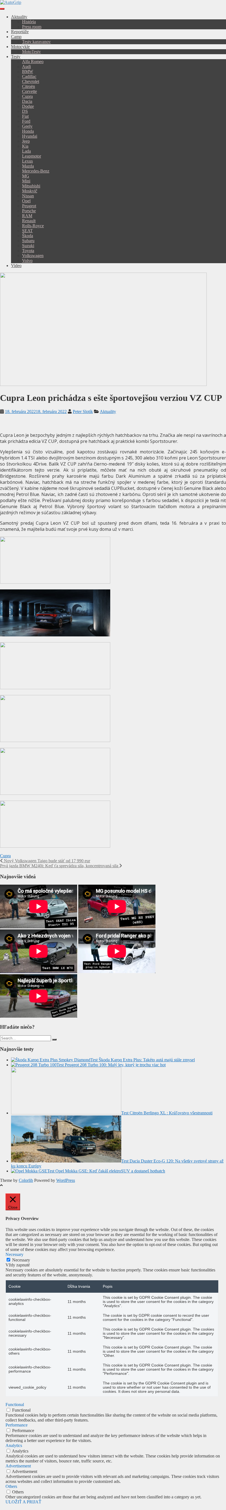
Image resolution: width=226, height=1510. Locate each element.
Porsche (29, 210)
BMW (27, 71)
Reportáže (20, 31)
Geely (27, 126)
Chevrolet (30, 81)
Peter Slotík (83, 411)
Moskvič (29, 191)
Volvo (27, 260)
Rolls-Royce (33, 225)
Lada (26, 151)
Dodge (28, 106)
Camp (16, 36)
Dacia (27, 101)
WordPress (65, 1180)
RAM (27, 215)
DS (25, 111)
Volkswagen (33, 255)
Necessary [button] (14, 1254)
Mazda (28, 166)
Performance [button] (17, 1425)
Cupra (27, 96)
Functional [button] (15, 1404)
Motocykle (20, 46)
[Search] (54, 1039)
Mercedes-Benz (35, 171)
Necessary (21, 1260)
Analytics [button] (14, 1445)
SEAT (27, 230)
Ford (26, 121)
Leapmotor (31, 156)
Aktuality (19, 16)
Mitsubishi (31, 186)
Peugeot (29, 205)
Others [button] (11, 1486)
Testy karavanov (36, 41)
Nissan (28, 196)
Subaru (28, 240)
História (29, 21)
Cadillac (29, 76)
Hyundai (29, 136)
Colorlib (26, 1180)
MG (25, 176)
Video (16, 265)
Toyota (28, 250)
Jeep (26, 141)
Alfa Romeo (33, 61)
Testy (15, 56)
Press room (31, 26)
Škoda (27, 235)
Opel (26, 200)
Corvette (29, 91)
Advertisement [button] (18, 1466)
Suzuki (28, 245)
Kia (25, 146)
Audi (26, 66)
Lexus (27, 161)
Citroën (28, 86)
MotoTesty (31, 51)
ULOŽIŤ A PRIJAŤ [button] (23, 1501)
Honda (28, 131)
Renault (29, 220)
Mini (26, 181)
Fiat (25, 116)
